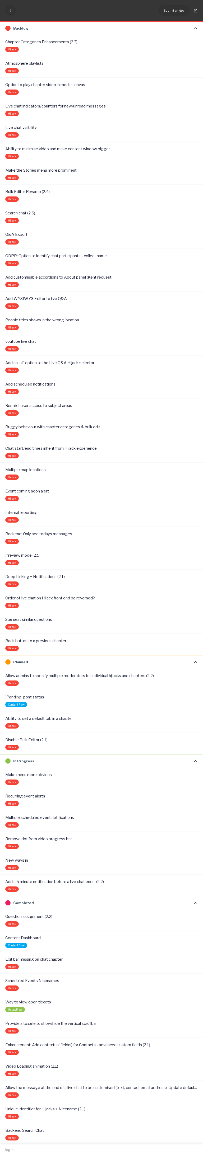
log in (9, 1150)
